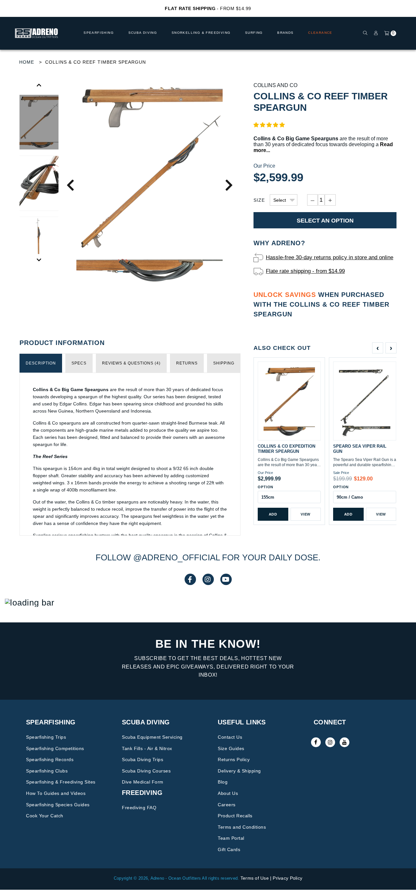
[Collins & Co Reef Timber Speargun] (149, 184)
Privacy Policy (287, 878)
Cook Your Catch (44, 815)
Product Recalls (235, 815)
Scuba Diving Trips (142, 759)
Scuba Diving (142, 32)
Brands (285, 32)
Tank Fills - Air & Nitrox (147, 748)
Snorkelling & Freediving (201, 32)
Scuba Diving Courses (146, 770)
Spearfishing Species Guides (58, 804)
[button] (269, 125)
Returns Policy (234, 759)
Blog (223, 782)
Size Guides (231, 748)
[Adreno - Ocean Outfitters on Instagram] (330, 742)
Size (259, 200)
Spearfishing (99, 32)
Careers (227, 804)
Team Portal (231, 838)
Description (41, 363)
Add (273, 514)
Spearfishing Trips (46, 737)
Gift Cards (229, 849)
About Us (228, 793)
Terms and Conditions (242, 827)
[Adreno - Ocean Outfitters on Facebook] (316, 742)
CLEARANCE (320, 32)
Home (26, 62)
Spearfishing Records (49, 759)
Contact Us (230, 737)
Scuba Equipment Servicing (152, 737)
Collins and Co (275, 85)
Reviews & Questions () (131, 363)
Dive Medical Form (142, 782)
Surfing (254, 32)
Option (265, 487)
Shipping (223, 363)
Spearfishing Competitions (55, 748)
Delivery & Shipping (239, 770)
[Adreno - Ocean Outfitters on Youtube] (344, 742)
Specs (79, 363)
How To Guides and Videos (55, 793)
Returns (187, 363)
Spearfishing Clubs (47, 770)
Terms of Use (254, 878)
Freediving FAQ (139, 807)
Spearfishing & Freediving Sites (61, 782)
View (305, 514)
